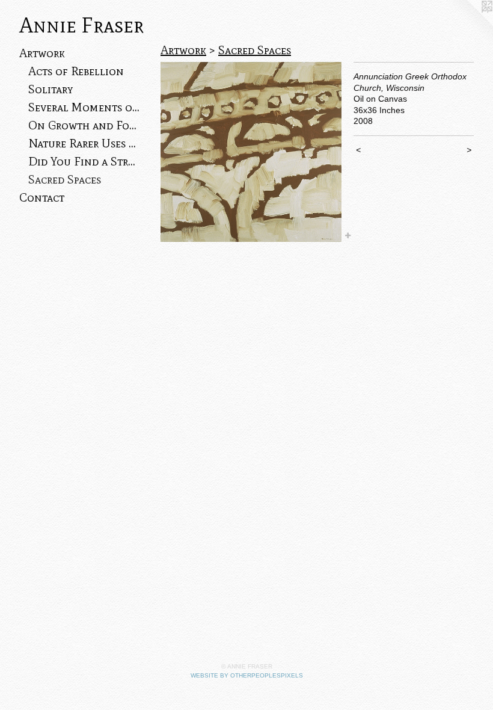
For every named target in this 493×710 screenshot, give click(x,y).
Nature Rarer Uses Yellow (83, 143)
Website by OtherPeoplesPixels (247, 675)
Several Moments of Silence (83, 107)
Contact (41, 197)
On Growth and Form (83, 125)
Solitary (50, 89)
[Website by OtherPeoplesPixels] (469, 24)
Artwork (42, 53)
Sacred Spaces (64, 179)
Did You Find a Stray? (83, 161)
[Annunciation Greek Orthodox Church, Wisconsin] (251, 152)
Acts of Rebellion (76, 71)
